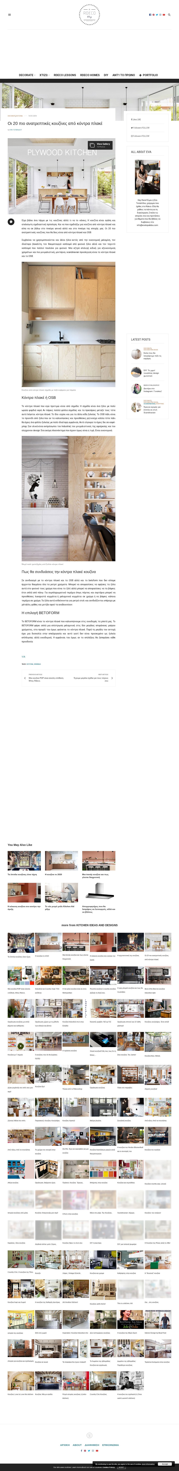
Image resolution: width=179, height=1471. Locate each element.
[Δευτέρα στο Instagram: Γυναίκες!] (137, 389)
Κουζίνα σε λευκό (41, 1362)
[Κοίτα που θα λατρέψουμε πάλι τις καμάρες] (137, 354)
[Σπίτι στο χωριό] (48, 1319)
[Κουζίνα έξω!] (48, 1073)
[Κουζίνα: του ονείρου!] (158, 1199)
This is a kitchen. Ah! (125, 1303)
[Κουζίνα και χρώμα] (103, 1259)
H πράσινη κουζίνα (70, 1051)
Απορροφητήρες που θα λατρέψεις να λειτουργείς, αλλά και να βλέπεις (98, 909)
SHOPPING (160, 404)
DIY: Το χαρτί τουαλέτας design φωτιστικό (151, 373)
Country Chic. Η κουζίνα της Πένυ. (20, 1272)
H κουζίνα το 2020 (53, 874)
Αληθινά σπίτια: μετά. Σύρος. (45, 1244)
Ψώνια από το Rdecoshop (72, 1089)
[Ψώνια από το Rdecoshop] (76, 1075)
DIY (106, 75)
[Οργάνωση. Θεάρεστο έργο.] (48, 1169)
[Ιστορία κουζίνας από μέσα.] (21, 1199)
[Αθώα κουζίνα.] (21, 1169)
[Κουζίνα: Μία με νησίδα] (48, 1380)
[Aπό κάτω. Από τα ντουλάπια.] (158, 1107)
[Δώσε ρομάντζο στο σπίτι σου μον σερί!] (21, 1074)
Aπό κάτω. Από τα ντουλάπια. (156, 1121)
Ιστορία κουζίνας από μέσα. (18, 1213)
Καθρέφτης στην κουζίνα (126, 1273)
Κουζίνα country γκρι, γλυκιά (155, 1184)
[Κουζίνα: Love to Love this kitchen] (21, 1380)
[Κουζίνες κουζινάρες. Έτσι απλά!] (158, 1008)
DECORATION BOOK (151, 350)
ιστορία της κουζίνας (15, 1333)
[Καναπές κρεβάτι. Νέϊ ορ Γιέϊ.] (103, 1008)
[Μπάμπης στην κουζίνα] (103, 1169)
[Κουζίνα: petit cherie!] (103, 1289)
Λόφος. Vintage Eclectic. (72, 1273)
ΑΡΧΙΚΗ (65, 1445)
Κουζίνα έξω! (40, 1087)
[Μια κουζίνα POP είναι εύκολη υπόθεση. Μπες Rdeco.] (21, 975)
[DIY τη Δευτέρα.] (103, 1229)
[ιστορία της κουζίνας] (21, 1319)
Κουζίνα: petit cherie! (98, 1304)
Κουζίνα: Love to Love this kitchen (20, 1394)
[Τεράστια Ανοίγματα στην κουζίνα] (158, 1348)
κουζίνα (30, 664)
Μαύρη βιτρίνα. (95, 1121)
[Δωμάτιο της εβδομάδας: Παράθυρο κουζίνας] (130, 1348)
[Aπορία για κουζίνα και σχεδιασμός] (21, 1348)
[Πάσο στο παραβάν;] (130, 1074)
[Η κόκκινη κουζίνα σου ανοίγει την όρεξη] (24, 892)
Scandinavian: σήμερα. (126, 1213)
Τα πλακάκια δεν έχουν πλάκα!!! (74, 1362)
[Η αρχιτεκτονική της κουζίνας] (130, 942)
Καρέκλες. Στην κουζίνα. (16, 1243)
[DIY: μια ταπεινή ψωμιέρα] (130, 1230)
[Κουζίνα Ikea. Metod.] (158, 1042)
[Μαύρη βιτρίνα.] (103, 1107)
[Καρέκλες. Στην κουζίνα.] (21, 1229)
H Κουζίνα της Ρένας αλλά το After (157, 1243)
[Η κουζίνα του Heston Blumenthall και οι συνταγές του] (130, 1135)
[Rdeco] (89, 14)
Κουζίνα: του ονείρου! (153, 1213)
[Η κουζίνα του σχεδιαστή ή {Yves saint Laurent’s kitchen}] (130, 1380)
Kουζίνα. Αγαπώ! (69, 1121)
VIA (23, 656)
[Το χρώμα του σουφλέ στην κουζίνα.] (48, 1136)
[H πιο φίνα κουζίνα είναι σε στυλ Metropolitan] (76, 975)
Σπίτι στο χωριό (41, 1333)
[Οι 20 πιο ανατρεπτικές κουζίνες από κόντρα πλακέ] (158, 942)
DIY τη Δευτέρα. (96, 1243)
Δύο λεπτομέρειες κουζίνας (100, 1333)
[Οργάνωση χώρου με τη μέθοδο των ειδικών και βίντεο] (48, 1008)
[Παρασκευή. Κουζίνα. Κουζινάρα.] (48, 1107)
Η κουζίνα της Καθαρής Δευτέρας (47, 1302)
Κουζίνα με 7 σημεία (15, 1055)
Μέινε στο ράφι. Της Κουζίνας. (101, 1213)
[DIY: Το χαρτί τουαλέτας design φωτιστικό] (137, 372)
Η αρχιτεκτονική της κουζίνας (128, 956)
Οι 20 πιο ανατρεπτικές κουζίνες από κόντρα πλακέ (55, 123)
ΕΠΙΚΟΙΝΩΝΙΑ (110, 1445)
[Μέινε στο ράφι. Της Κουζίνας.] (103, 1199)
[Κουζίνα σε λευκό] (48, 1348)
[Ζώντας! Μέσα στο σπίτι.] (21, 1107)
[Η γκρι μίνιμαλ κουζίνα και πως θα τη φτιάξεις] (130, 975)
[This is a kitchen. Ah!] (130, 1289)
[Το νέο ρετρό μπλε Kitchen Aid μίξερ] (61, 892)
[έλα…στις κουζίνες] (158, 1288)
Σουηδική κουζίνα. (124, 1121)
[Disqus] (61, 726)
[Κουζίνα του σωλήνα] (158, 1136)
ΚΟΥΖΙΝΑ (19, 116)
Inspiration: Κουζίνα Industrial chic (75, 1333)
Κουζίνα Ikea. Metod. (152, 1056)
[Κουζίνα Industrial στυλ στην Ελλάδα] (76, 1008)
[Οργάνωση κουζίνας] (103, 1074)
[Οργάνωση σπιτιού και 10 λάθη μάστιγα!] (130, 1008)
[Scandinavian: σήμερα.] (130, 1199)
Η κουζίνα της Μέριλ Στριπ (127, 1333)
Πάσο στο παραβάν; (124, 1088)
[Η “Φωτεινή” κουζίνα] (158, 1259)
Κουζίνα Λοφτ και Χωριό (17, 1302)
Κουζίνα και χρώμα (97, 1273)
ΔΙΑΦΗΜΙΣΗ (92, 1445)
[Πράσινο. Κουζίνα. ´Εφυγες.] (76, 1169)
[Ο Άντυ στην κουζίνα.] (76, 1200)
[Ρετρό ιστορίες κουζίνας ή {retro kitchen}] (76, 1380)
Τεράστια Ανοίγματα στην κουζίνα (157, 1362)
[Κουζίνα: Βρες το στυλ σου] (76, 1229)
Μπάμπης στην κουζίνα (98, 1183)
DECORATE (26, 75)
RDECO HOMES (90, 75)
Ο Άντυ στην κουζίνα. (70, 1214)
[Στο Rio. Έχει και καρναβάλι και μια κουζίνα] (76, 1136)
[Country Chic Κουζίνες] (103, 1380)
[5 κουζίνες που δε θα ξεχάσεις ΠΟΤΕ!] (48, 1041)
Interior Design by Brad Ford (155, 1333)
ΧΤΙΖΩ (44, 75)
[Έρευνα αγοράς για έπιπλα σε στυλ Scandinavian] (137, 407)
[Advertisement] (89, 50)
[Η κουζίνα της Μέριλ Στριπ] (130, 1319)
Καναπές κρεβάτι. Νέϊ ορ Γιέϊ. (100, 1022)
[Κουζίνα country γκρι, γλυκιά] (158, 1170)
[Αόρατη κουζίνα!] (158, 1075)
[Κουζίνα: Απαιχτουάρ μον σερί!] (48, 1199)
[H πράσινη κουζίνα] (76, 1039)
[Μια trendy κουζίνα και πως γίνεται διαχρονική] (98, 861)
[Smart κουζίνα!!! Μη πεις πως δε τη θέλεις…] (103, 1039)
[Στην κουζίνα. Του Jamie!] (130, 1041)
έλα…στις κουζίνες (152, 1302)
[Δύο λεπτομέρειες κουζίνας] (103, 1319)
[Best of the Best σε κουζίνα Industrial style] (158, 975)
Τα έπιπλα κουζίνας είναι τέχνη (22, 874)
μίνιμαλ (37, 664)
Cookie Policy (109, 1467)
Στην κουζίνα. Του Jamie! (126, 1055)
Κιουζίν (38, 1273)
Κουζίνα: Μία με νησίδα (43, 1394)
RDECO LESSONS (65, 75)
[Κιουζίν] (48, 1259)
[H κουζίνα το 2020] (61, 861)
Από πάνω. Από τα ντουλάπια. (19, 1150)
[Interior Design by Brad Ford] (158, 1319)
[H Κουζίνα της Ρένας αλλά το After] (158, 1229)
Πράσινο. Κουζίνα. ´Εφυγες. (73, 1183)
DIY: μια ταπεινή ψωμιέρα (126, 1244)
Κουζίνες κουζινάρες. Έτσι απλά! (157, 1022)
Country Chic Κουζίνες (98, 1394)
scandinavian (149, 404)
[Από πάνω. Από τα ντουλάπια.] (21, 1136)
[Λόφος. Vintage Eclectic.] (76, 1259)
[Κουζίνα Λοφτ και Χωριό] (21, 1288)
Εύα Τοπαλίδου (16, 130)
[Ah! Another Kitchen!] (76, 1288)
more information (148, 1464)
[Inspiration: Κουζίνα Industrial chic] (76, 1319)
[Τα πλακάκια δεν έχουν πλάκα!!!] (76, 1348)
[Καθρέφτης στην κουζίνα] (130, 1259)
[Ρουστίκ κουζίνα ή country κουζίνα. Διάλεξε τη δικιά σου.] (103, 975)
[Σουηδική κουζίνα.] (130, 1107)
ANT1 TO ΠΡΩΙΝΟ (123, 75)
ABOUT (77, 1445)
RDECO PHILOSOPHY (151, 385)
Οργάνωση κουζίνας (97, 1088)
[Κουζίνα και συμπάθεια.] (130, 1169)
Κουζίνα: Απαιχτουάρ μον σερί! (46, 1213)
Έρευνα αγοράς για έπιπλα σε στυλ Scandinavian (152, 410)
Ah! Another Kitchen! (70, 1302)
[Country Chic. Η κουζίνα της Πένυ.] (21, 1259)
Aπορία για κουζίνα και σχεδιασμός (21, 1361)
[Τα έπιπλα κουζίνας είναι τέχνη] (24, 861)
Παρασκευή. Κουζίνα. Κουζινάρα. (47, 1121)
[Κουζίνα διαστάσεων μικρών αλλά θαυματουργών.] (103, 1136)
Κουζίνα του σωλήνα (152, 1150)
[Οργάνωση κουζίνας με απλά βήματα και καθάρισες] (21, 1008)
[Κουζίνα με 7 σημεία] (21, 1041)
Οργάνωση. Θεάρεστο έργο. (45, 1183)
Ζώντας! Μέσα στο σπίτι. (17, 1121)
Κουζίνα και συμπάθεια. (126, 1183)
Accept (165, 1464)
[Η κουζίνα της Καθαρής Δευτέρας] (48, 1288)
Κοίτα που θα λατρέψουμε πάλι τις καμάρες (152, 356)
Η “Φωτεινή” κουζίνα (152, 1273)
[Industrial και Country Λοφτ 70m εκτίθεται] (48, 975)
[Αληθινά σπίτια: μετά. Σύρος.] (48, 1230)
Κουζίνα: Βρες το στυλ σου (72, 1243)
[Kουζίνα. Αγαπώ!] (76, 1107)
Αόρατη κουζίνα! (151, 1089)
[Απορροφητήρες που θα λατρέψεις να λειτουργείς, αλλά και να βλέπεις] (98, 892)
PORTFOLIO (150, 75)
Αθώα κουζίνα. (13, 1183)
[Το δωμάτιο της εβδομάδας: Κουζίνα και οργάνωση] (103, 1348)
